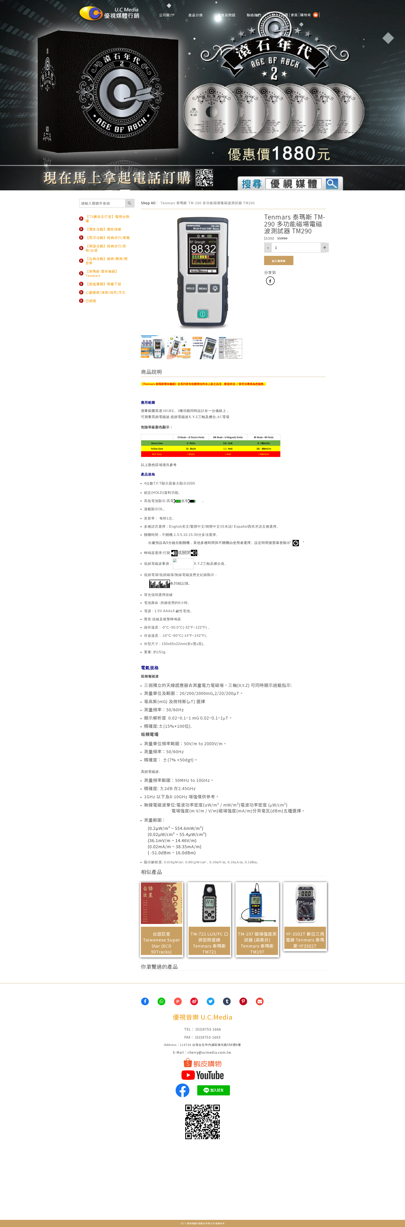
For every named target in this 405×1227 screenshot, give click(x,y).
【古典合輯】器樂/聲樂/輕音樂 (106, 260)
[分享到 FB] (145, 1001)
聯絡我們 (254, 14)
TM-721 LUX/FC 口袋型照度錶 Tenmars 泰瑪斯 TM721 (209, 943)
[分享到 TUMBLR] (227, 1001)
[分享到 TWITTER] (210, 1001)
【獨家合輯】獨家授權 (103, 229)
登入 (275, 15)
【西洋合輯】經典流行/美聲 (107, 237)
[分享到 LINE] (161, 1001)
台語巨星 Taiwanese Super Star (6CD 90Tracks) (161, 943)
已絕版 (90, 301)
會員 (294, 15)
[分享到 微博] (194, 1001)
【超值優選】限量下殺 (103, 284)
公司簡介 (166, 14)
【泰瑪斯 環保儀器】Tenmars (102, 273)
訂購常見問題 (224, 14)
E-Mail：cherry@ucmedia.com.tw (202, 1052)
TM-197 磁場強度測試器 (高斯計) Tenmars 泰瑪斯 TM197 (257, 943)
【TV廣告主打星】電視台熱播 (107, 218)
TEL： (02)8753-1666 (202, 1029)
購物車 (305, 15)
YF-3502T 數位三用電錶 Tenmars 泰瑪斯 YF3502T (305, 940)
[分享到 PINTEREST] (243, 1001)
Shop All (148, 202)
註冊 (284, 15)
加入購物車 (279, 261)
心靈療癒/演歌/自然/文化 (105, 292)
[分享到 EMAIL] (259, 1001)
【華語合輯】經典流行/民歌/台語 (105, 248)
